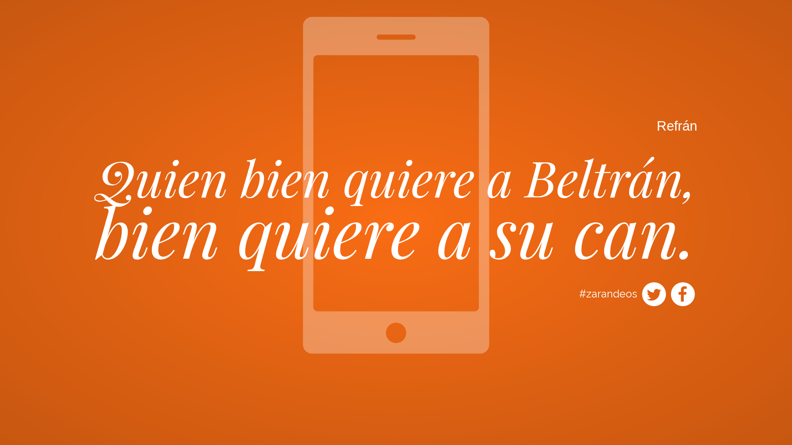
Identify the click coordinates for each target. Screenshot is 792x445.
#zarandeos (608, 294)
